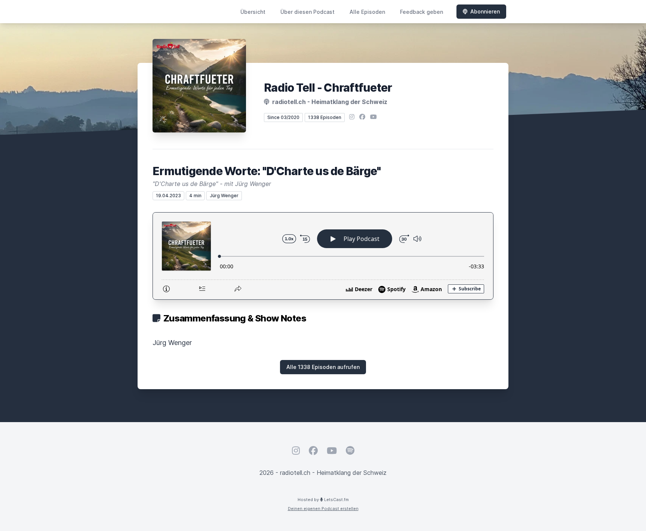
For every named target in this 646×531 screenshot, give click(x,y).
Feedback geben (421, 12)
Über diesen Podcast (307, 12)
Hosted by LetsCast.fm (323, 499)
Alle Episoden (367, 12)
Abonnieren (485, 11)
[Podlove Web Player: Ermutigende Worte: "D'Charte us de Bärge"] (323, 256)
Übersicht (252, 12)
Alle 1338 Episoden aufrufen (323, 367)
